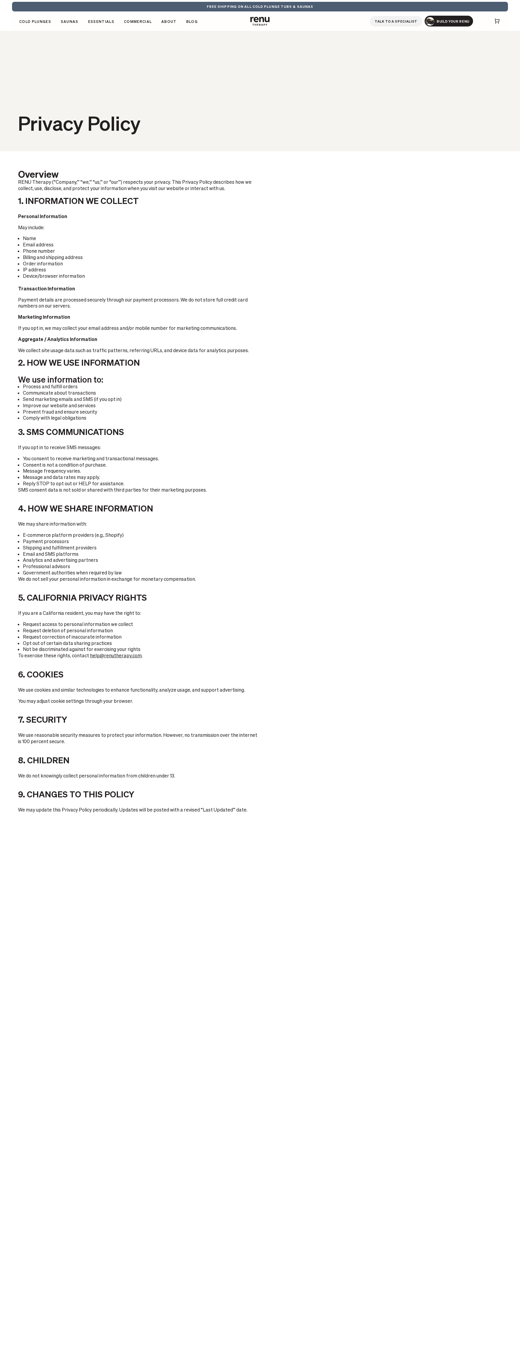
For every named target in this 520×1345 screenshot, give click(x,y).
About (169, 21)
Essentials (101, 21)
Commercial (138, 21)
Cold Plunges (35, 21)
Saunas (70, 21)
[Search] (479, 21)
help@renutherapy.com (116, 655)
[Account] (487, 21)
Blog (192, 21)
